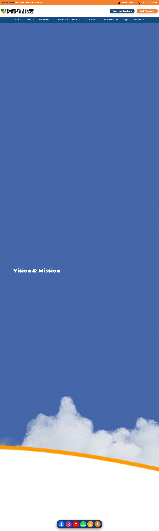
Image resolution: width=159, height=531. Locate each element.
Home (18, 19)
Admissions (109, 19)
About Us (29, 19)
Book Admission (147, 11)
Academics (44, 19)
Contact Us (138, 19)
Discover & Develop (67, 19)
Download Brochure (122, 11)
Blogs (126, 19)
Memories (90, 19)
